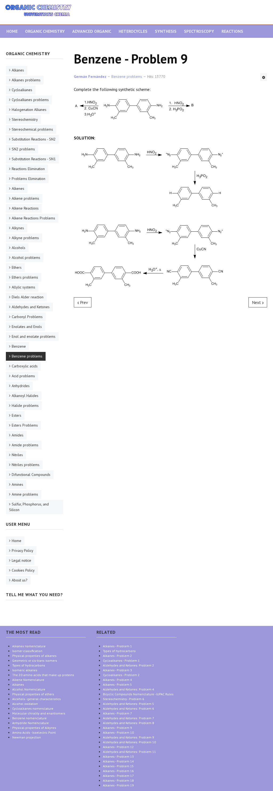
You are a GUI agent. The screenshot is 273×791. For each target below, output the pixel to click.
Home (12, 31)
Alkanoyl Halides (25, 395)
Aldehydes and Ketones (31, 306)
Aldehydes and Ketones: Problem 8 (128, 723)
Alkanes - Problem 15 (118, 766)
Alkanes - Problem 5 (117, 684)
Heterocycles (133, 31)
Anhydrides (21, 385)
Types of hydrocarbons (119, 651)
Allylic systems (23, 287)
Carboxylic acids (25, 366)
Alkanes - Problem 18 (118, 780)
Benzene (19, 346)
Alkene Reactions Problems (33, 218)
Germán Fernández (90, 76)
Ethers (17, 267)
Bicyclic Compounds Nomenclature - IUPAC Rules (138, 694)
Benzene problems (27, 356)
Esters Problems (25, 425)
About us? (19, 580)
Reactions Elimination (28, 168)
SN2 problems (23, 149)
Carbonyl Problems (27, 316)
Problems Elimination (28, 178)
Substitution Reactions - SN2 (34, 139)
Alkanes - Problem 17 (118, 776)
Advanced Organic (91, 31)
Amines (17, 484)
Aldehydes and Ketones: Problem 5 (128, 704)
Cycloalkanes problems (30, 99)
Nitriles (17, 454)
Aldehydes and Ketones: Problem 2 (128, 665)
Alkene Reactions (25, 208)
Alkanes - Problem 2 (117, 656)
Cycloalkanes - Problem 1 (121, 660)
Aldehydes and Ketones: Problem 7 (128, 718)
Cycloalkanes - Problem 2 (121, 675)
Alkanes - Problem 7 (117, 713)
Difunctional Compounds (31, 474)
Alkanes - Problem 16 (118, 771)
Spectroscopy (199, 31)
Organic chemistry (45, 31)
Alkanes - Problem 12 (118, 747)
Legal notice (21, 560)
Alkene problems (25, 198)
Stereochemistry (25, 119)
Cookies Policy (23, 570)
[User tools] (263, 77)
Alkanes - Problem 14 (118, 761)
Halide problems (25, 405)
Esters (16, 415)
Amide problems (25, 445)
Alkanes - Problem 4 (117, 680)
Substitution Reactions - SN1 (34, 158)
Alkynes (18, 228)
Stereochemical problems (32, 129)
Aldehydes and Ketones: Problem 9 (128, 737)
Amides (17, 435)
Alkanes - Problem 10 (118, 732)
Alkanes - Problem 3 (117, 670)
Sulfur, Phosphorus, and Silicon (29, 507)
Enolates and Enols (27, 326)
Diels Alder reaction (27, 297)
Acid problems (23, 376)
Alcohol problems (26, 257)
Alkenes (18, 188)
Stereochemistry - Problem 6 (123, 699)
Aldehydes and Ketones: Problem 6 (128, 708)
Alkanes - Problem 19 (118, 785)
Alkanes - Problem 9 (117, 728)
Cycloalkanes (22, 89)
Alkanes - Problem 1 (117, 646)
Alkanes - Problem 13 (118, 756)
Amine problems (25, 494)
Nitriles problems (25, 464)
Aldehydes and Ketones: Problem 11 (129, 752)
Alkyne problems (25, 237)
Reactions (232, 31)
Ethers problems (25, 277)
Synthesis (165, 31)
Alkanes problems (26, 80)
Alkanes (18, 70)
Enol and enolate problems (33, 336)
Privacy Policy (22, 550)
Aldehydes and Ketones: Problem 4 (128, 689)
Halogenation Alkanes (29, 109)
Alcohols (18, 247)
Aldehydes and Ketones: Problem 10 (129, 742)
